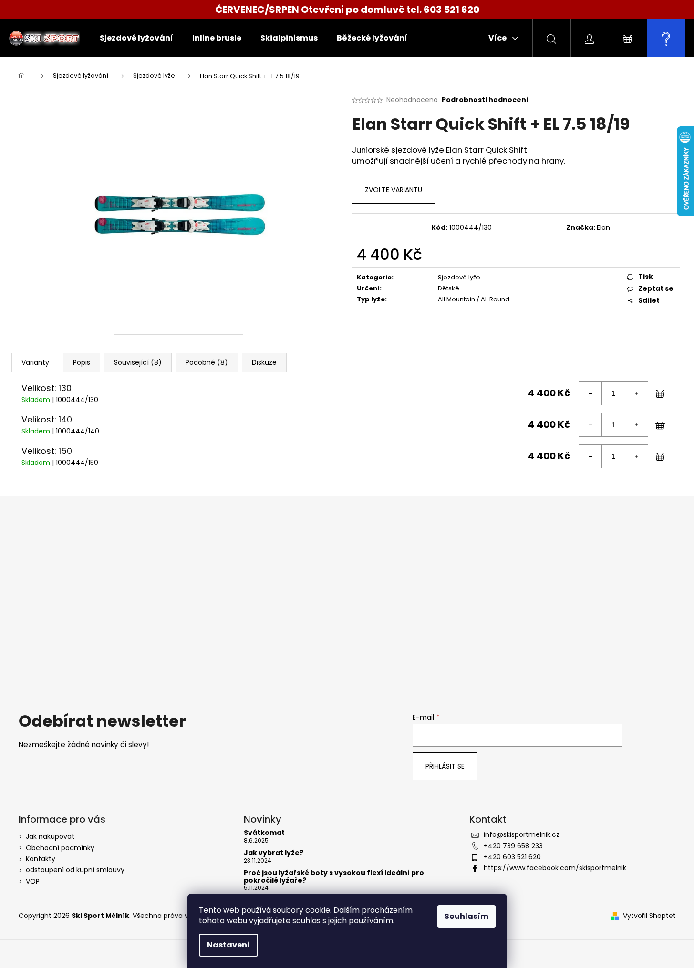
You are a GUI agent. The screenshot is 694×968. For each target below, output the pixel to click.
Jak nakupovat (50, 836)
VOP (33, 881)
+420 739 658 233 (513, 846)
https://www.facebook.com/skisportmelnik (555, 868)
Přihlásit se (445, 766)
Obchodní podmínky (60, 848)
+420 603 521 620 (512, 857)
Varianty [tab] (35, 362)
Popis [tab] (81, 362)
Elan (603, 227)
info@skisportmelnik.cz (521, 834)
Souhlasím (466, 916)
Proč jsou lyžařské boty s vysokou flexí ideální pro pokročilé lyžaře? (334, 876)
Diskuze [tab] (264, 362)
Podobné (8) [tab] (207, 362)
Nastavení (228, 944)
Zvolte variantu (393, 190)
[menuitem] (136, 38)
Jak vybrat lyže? (273, 852)
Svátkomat (264, 832)
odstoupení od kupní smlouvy (75, 870)
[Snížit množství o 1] (590, 393)
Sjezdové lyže (459, 277)
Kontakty (40, 859)
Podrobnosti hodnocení (485, 99)
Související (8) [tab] (138, 362)
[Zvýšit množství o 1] (636, 393)
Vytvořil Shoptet (649, 915)
